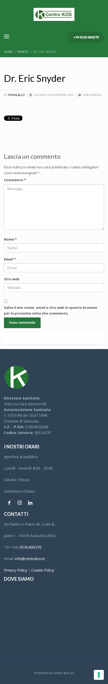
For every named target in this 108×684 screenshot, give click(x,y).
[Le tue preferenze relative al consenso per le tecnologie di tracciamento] (99, 675)
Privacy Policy (15, 570)
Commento (15, 180)
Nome (10, 239)
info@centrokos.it (30, 558)
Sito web (11, 279)
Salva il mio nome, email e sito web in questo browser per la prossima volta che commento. (51, 310)
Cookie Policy (42, 570)
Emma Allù (16, 94)
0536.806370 (30, 547)
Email (10, 259)
